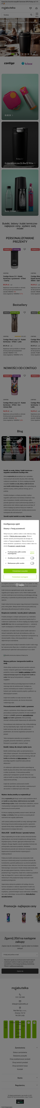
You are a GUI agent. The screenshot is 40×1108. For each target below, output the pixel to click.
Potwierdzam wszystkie (20, 571)
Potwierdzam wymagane (20, 577)
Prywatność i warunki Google (16, 546)
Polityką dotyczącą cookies (18, 536)
